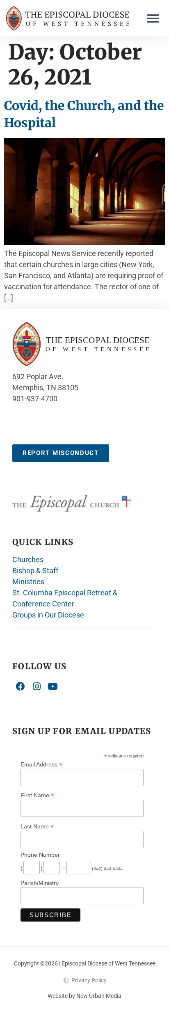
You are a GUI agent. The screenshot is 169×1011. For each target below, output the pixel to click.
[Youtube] (53, 686)
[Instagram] (37, 686)
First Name (37, 794)
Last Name (37, 826)
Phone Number (40, 855)
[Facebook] (20, 686)
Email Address (41, 764)
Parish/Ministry (40, 883)
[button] (153, 18)
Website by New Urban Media (84, 996)
